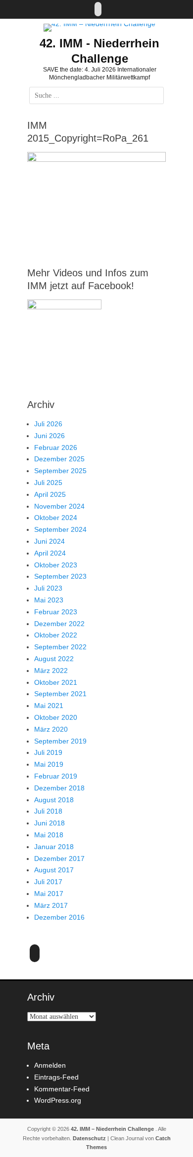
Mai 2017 (48, 893)
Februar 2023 (55, 612)
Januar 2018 (54, 847)
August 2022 (54, 659)
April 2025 (50, 494)
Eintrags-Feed (56, 1077)
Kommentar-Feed (62, 1089)
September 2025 (60, 471)
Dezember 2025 (59, 459)
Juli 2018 (48, 811)
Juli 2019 (48, 752)
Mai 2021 (48, 705)
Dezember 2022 (59, 624)
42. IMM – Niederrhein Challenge (113, 1129)
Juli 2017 (48, 882)
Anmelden (50, 1065)
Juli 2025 (48, 482)
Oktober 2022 (55, 635)
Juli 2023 (48, 588)
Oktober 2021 (55, 682)
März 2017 (51, 905)
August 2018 (54, 800)
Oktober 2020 (55, 717)
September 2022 (60, 647)
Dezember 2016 (59, 917)
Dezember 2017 (59, 858)
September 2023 (60, 576)
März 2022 (51, 670)
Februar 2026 (55, 447)
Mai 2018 (48, 835)
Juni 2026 (49, 436)
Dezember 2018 (59, 788)
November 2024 (59, 506)
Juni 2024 (49, 541)
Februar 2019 (55, 776)
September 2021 (60, 694)
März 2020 (51, 729)
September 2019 (60, 741)
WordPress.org (57, 1100)
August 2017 (54, 870)
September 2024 (60, 529)
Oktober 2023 (55, 565)
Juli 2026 (48, 424)
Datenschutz (89, 1138)
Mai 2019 (48, 764)
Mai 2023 (48, 600)
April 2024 (50, 553)
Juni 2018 (49, 823)
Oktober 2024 (55, 518)
